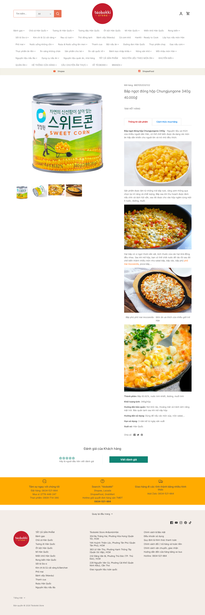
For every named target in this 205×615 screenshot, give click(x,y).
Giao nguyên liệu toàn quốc (103, 569)
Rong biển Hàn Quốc (46, 560)
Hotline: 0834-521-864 (155, 556)
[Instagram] (181, 522)
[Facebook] (171, 522)
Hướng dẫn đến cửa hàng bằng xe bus (163, 552)
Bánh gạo (40, 536)
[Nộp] (57, 13)
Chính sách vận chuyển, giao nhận (161, 548)
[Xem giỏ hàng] (188, 13)
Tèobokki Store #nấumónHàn (104, 532)
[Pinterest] (185, 522)
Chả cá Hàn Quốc (44, 540)
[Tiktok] (190, 522)
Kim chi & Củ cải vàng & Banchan (52, 567)
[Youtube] (176, 522)
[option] (21, 192)
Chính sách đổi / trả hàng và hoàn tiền (163, 544)
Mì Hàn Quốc (42, 552)
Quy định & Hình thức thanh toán (160, 540)
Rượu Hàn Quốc (43, 583)
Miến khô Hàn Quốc (45, 556)
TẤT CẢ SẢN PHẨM (45, 532)
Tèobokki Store (37, 605)
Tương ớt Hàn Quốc (45, 544)
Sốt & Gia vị (41, 563)
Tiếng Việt (18, 598)
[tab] (138, 121)
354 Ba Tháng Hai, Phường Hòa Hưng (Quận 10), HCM (112, 537)
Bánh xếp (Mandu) (45, 575)
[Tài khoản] (180, 13)
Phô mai (39, 571)
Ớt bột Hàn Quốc (44, 548)
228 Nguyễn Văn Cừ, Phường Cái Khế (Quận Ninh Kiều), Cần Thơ (112, 564)
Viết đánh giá (128, 459)
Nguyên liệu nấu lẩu (45, 587)
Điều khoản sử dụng (154, 536)
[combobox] (25, 13)
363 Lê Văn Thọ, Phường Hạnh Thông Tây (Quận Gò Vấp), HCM (110, 550)
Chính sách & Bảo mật (154, 532)
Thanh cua (41, 579)
